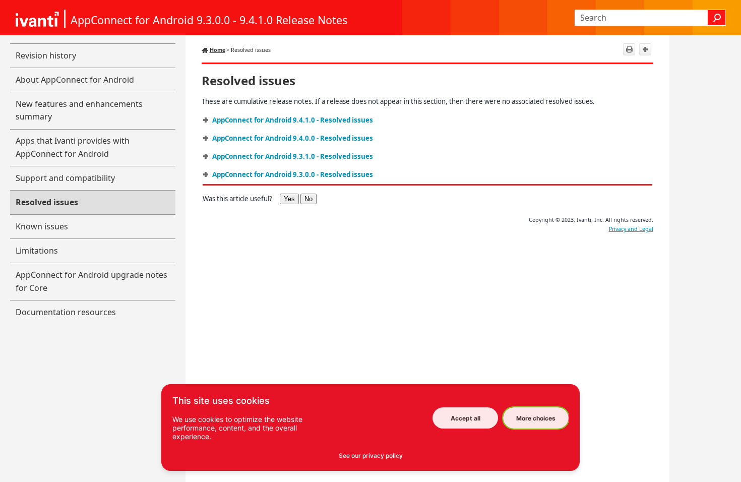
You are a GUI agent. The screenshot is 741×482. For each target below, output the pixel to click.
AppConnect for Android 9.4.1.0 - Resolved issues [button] (292, 120)
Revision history (46, 55)
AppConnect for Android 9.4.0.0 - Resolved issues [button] (292, 138)
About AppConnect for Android (75, 79)
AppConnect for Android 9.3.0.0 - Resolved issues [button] (292, 174)
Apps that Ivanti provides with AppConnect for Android (73, 147)
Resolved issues (47, 202)
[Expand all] (645, 49)
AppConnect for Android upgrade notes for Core (91, 281)
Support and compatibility (65, 178)
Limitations (37, 250)
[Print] (629, 49)
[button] (717, 18)
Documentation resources (66, 312)
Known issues (42, 226)
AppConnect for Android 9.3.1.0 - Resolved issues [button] (292, 156)
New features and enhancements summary (79, 110)
